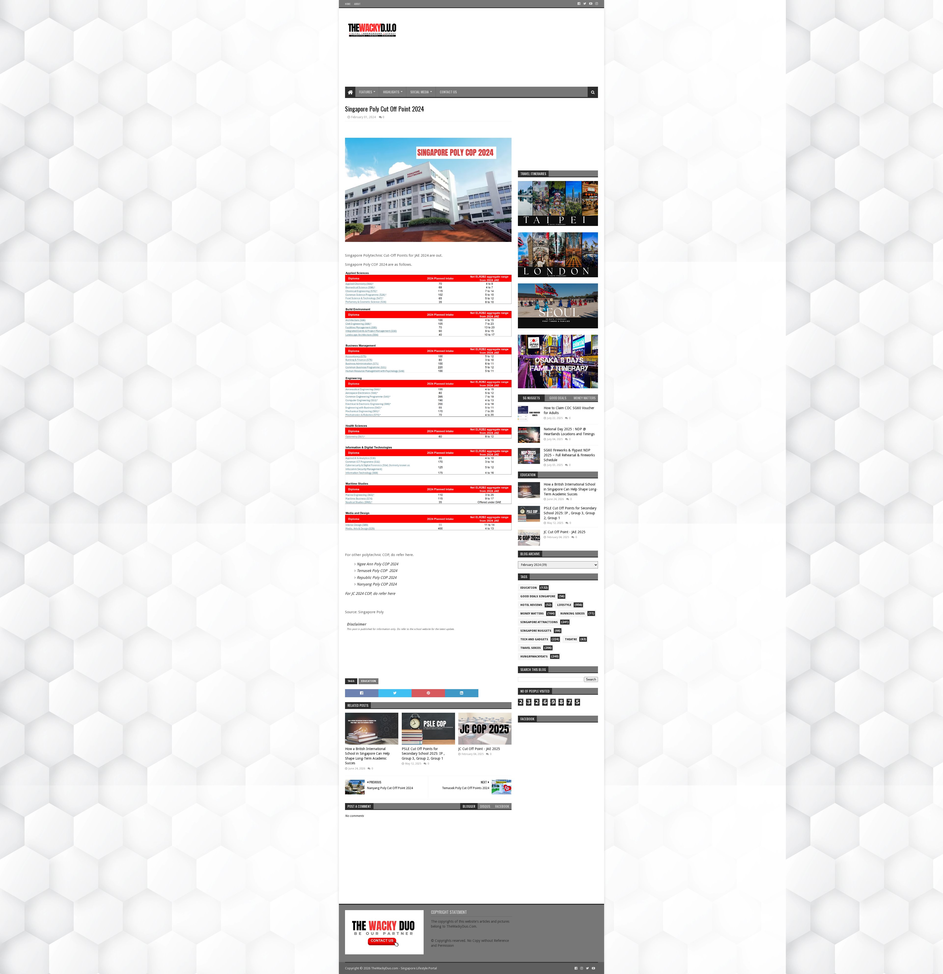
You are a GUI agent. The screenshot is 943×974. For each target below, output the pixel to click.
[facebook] (579, 3)
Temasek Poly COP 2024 (377, 571)
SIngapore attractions (539, 622)
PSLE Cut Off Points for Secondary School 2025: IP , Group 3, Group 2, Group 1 (423, 753)
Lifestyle (564, 605)
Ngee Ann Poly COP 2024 (377, 564)
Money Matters (532, 613)
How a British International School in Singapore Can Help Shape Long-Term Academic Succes (367, 756)
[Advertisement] (508, 47)
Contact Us (448, 91)
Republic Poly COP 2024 (376, 577)
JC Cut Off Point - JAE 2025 (479, 749)
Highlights (391, 91)
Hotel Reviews (531, 605)
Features (365, 91)
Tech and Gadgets (534, 639)
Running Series (572, 613)
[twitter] (584, 3)
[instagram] (596, 3)
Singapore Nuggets (535, 630)
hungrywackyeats (534, 656)
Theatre (571, 639)
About (357, 4)
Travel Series (530, 648)
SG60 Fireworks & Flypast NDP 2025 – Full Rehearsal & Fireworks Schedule (569, 455)
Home (347, 4)
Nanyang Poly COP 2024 (377, 584)
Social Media (419, 91)
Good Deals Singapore (537, 596)
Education (368, 681)
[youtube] (590, 3)
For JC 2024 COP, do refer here (370, 593)
